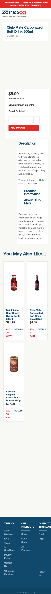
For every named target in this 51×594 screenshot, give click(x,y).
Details (18, 329)
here (35, 183)
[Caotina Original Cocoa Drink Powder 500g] (14, 364)
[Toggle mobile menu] (46, 13)
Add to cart (18, 128)
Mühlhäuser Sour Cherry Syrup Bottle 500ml (13, 314)
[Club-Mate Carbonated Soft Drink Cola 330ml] (37, 283)
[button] (32, 192)
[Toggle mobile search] (41, 13)
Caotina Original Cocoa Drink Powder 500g (13, 396)
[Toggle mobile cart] (36, 13)
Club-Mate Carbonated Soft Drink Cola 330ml (36, 314)
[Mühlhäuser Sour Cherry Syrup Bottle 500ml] (14, 283)
